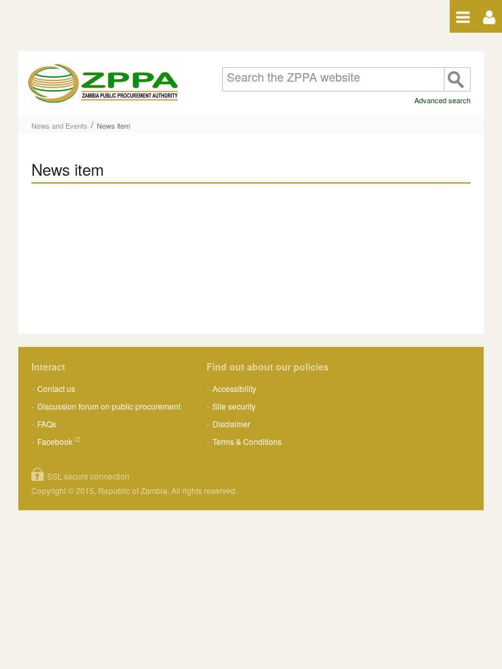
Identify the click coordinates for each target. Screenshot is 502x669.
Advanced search (442, 100)
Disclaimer (231, 423)
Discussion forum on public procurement (108, 406)
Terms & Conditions (247, 441)
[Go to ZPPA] (103, 83)
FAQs (46, 423)
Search (457, 79)
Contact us (56, 388)
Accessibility (234, 388)
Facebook (55, 441)
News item (113, 125)
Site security (234, 406)
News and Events (59, 125)
